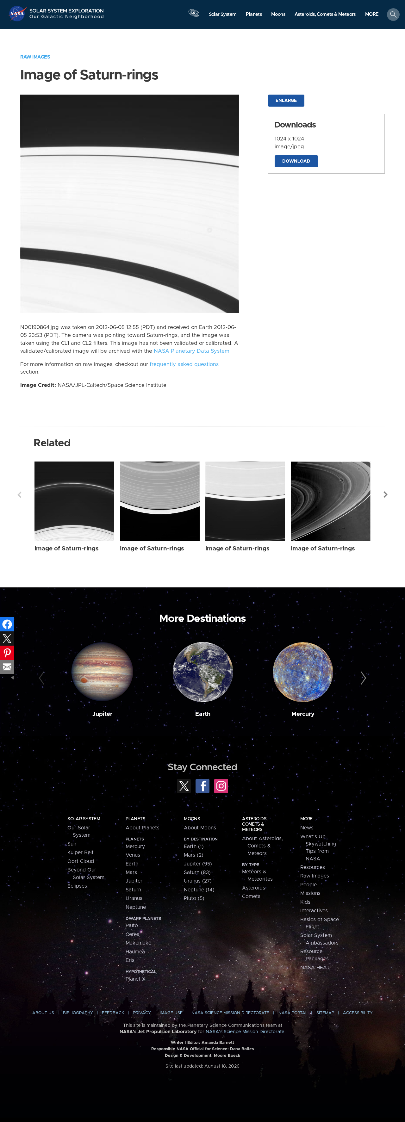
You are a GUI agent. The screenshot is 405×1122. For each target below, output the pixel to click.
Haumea (135, 951)
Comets (251, 896)
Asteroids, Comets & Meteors (254, 824)
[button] (371, 15)
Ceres (132, 934)
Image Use (171, 1013)
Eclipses (77, 886)
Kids (305, 902)
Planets (135, 819)
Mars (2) (193, 855)
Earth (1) (194, 846)
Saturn (133, 889)
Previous (19, 495)
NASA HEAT (315, 967)
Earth (202, 714)
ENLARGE (286, 100)
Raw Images (35, 57)
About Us (43, 1013)
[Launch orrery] (194, 16)
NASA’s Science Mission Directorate (245, 1032)
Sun (71, 843)
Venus (133, 855)
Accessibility (358, 1013)
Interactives (314, 910)
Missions (310, 893)
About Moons (200, 827)
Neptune (136, 907)
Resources (312, 867)
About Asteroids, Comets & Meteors (262, 846)
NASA (18, 13)
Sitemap (325, 1013)
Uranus (134, 898)
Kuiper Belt (80, 852)
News (307, 827)
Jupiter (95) (198, 863)
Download (296, 161)
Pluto (132, 925)
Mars (131, 872)
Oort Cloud (80, 861)
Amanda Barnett (218, 1043)
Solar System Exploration (66, 9)
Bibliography (78, 1013)
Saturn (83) (197, 872)
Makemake (138, 942)
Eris (130, 960)
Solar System (83, 819)
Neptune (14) (199, 889)
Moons (192, 819)
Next (385, 495)
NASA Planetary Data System (191, 351)
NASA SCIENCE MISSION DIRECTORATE (230, 1013)
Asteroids (253, 887)
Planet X (136, 979)
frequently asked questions (184, 364)
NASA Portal (293, 1013)
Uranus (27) (198, 880)
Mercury (303, 714)
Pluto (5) (194, 898)
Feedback (113, 1013)
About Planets (142, 827)
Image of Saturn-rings (66, 549)
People (308, 884)
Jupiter (102, 714)
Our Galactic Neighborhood (66, 18)
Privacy (142, 1013)
